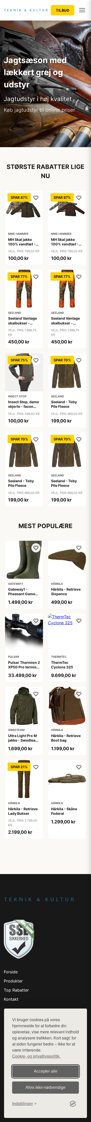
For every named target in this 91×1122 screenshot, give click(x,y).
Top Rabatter (16, 990)
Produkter (13, 980)
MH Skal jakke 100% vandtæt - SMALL (22, 244)
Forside (11, 971)
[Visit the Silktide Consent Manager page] (73, 1104)
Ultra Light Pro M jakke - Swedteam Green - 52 (23, 740)
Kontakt (11, 999)
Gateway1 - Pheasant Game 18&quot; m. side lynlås (22, 596)
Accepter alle (45, 1071)
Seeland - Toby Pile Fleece (64, 404)
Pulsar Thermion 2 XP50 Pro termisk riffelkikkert (24, 667)
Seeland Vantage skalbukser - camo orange (22, 323)
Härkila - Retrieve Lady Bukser (23, 811)
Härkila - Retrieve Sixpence (66, 591)
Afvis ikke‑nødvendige (45, 1087)
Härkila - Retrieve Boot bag (66, 737)
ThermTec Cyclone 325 (62, 664)
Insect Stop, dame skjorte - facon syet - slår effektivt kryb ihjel (23, 409)
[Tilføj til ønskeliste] (35, 197)
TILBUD (62, 10)
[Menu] (82, 10)
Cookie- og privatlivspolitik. (36, 1056)
